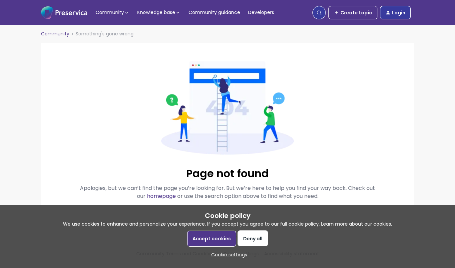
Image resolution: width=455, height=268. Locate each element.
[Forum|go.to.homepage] (64, 12)
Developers (261, 12)
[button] (352, 12)
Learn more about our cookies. (356, 224)
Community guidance (214, 12)
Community (55, 33)
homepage (161, 196)
